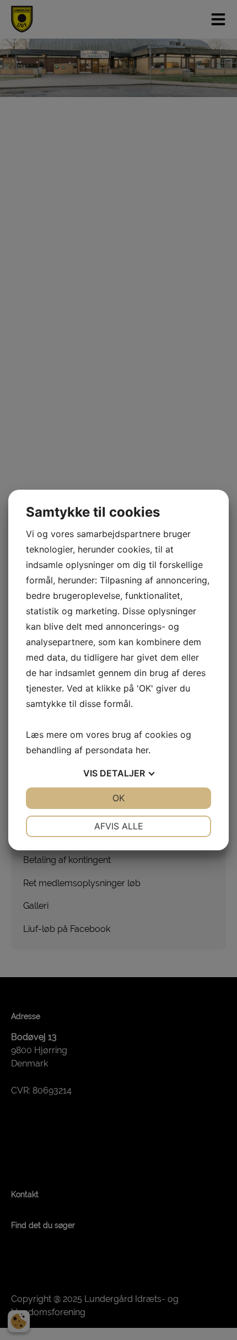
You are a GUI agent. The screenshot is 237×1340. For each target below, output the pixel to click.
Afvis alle (118, 826)
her (142, 749)
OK (118, 797)
